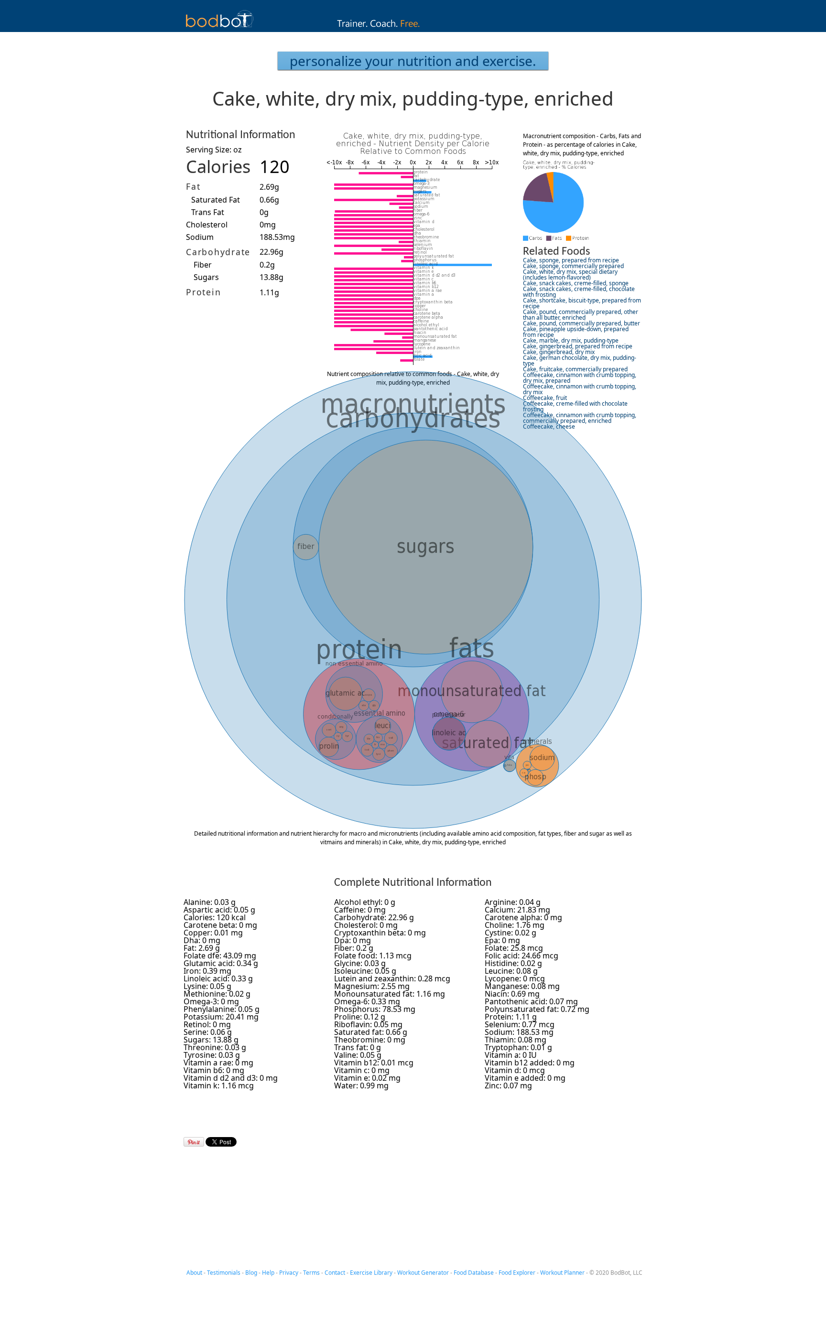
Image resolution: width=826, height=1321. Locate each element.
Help (268, 1272)
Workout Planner (562, 1272)
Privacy (288, 1272)
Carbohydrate (218, 252)
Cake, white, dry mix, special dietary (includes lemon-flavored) (570, 274)
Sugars (206, 277)
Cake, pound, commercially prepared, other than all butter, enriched (580, 315)
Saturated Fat (215, 199)
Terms (311, 1272)
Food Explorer (517, 1272)
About (194, 1272)
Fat (193, 186)
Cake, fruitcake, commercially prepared (575, 369)
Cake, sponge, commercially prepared (573, 266)
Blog (251, 1272)
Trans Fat (207, 212)
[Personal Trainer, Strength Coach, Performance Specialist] (413, 29)
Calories (218, 166)
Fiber (203, 264)
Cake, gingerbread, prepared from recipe (577, 346)
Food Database (474, 1272)
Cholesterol (207, 224)
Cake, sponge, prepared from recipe (571, 260)
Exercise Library (371, 1272)
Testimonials (223, 1272)
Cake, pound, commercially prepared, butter (581, 323)
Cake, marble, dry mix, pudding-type (571, 340)
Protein (203, 292)
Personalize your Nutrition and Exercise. (413, 61)
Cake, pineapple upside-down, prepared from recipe (576, 332)
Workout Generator (423, 1272)
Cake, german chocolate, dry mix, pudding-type (579, 360)
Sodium (200, 237)
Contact (335, 1272)
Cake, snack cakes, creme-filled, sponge (576, 283)
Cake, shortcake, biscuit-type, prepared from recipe (582, 303)
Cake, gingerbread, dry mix (559, 352)
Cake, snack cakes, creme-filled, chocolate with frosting (579, 292)
